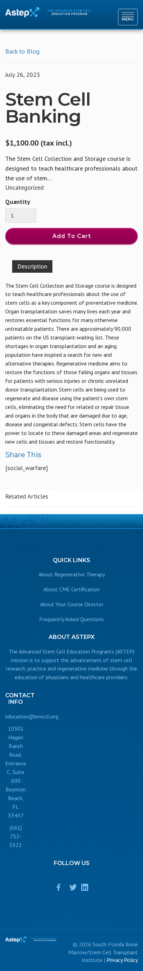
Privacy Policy (122, 959)
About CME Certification (71, 589)
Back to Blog (22, 51)
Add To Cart (71, 236)
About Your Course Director (71, 604)
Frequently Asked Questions (71, 619)
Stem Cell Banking (48, 107)
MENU (130, 17)
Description (32, 266)
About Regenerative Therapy (72, 574)
